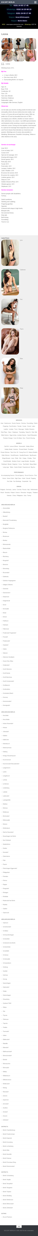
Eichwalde (6, 608)
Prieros (5, 880)
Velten (4, 1035)
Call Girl (6, 446)
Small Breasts (15, 455)
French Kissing (30, 438)
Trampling (22, 432)
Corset (29, 426)
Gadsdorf (5, 645)
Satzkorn (5, 922)
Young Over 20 (23, 452)
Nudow (5, 848)
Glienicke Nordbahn (8, 657)
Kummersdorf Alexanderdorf (11, 763)
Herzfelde (5, 715)
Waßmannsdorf (7, 1051)
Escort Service (29, 475)
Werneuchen (6, 1063)
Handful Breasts (24, 455)
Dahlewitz (6, 576)
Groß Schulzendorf (8, 681)
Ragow (5, 884)
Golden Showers (29, 429)
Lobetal (5, 792)
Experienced (26, 467)
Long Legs (6, 467)
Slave (9, 432)
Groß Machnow (7, 677)
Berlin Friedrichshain (9, 1134)
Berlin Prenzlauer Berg (9, 1162)
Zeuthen (5, 1108)
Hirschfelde (6, 719)
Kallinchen (6, 739)
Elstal (4, 612)
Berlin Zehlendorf (8, 1207)
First (35, 475)
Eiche (4, 604)
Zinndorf (5, 1112)
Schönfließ (6, 951)
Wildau (5, 1071)
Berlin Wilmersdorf (8, 1203)
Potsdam (5, 876)
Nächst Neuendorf (8, 832)
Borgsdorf (6, 560)
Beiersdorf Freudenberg (10, 520)
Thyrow (5, 1015)
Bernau (5, 532)
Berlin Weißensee (8, 1199)
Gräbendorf (6, 665)
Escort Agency (19, 475)
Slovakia (7, 492)
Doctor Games (16, 423)
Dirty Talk (34, 432)
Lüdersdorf (6, 796)
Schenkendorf (7, 927)
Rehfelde (5, 896)
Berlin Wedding (7, 1195)
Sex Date (9, 481)
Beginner (15, 464)
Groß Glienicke (7, 669)
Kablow (5, 735)
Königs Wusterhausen (9, 755)
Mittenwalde (6, 820)
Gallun (5, 649)
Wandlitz (5, 1043)
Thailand (35, 492)
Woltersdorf (6, 1083)
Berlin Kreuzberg (8, 1142)
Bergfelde (5, 524)
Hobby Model (8, 449)
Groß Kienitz (6, 673)
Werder (5, 1059)
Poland (13, 492)
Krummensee (7, 759)
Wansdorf (5, 1047)
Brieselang (6, 568)
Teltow (5, 1007)
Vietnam (9, 495)
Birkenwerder (7, 544)
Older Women (6, 455)
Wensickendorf (7, 1055)
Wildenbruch (6, 1075)
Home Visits (10, 478)
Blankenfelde (6, 548)
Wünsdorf (5, 1091)
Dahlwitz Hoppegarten (9, 580)
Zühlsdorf (5, 1120)
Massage (21, 429)
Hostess (15, 449)
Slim (20, 458)
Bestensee (6, 536)
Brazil (2, 492)
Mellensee (6, 812)
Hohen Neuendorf (8, 723)
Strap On (28, 432)
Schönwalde (6, 959)
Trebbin (5, 1027)
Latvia (14, 489)
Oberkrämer (6, 856)
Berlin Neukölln (7, 1154)
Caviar (24, 426)
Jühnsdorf (6, 731)
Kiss (24, 438)
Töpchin (5, 1023)
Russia (24, 489)
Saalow (5, 908)
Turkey (29, 495)
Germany (8, 489)
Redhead (4, 464)
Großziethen (6, 689)
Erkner (5, 617)
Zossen (5, 1116)
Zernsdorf (5, 1104)
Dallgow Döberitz (8, 584)
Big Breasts (33, 455)
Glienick (5, 653)
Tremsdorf (6, 1031)
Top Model (26, 464)
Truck (16, 429)
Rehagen (5, 892)
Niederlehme (6, 844)
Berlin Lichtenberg (8, 1146)
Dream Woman (5, 452)
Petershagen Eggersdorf (10, 868)
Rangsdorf (6, 888)
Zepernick (6, 1100)
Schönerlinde (6, 947)
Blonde (10, 464)
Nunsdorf (5, 852)
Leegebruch (6, 776)
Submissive (7, 423)
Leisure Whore (14, 446)
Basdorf (5, 516)
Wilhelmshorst (7, 1079)
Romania (23, 492)
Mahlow (5, 804)
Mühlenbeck (6, 828)
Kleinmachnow (7, 747)
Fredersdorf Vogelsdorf (9, 633)
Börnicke (5, 564)
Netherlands (34, 489)
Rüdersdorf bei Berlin (9, 900)
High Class (18, 478)
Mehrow (5, 808)
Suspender (25, 481)
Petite (16, 458)
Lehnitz (5, 780)
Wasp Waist (33, 464)
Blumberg (5, 556)
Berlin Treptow (7, 1191)
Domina (23, 423)
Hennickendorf (7, 701)
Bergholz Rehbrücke (9, 528)
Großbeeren (6, 685)
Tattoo (11, 467)
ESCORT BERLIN (8, 2)
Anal (2, 423)
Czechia (19, 489)
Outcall (28, 478)
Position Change (8, 438)
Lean (12, 458)
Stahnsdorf (6, 987)
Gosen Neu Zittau (8, 661)
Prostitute (30, 449)
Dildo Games (5, 435)
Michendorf (6, 816)
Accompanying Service (8, 475)
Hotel (23, 478)
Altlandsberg (6, 512)
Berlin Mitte (6, 1150)
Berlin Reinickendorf (8, 1166)
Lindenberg (6, 788)
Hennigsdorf (6, 705)
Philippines (20, 495)
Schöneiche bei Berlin (9, 943)
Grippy (24, 458)
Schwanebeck (7, 963)
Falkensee (6, 629)
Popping (33, 478)
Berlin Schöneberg (8, 1175)
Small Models (7, 461)
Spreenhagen (7, 983)
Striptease (15, 432)
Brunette (32, 461)
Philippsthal (6, 872)
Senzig (5, 979)
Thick (34, 458)
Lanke (4, 772)
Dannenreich (6, 592)
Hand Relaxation (32, 435)
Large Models (25, 461)
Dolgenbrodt (6, 600)
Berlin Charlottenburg (9, 1130)
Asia (25, 495)
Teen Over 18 (14, 452)
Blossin (5, 552)
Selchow (5, 975)
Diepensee (6, 596)
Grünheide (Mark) (8, 693)
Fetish (35, 423)
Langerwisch (6, 767)
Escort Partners (7, 1217)
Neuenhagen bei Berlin (9, 836)
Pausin (5, 864)
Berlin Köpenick (7, 1138)
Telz (4, 1011)
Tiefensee (5, 1019)
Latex (33, 426)
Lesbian (11, 429)
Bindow (5, 540)
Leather (6, 429)
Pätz (4, 860)
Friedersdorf (6, 641)
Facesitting (30, 423)
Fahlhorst (5, 621)
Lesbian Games (21, 435)
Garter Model (18, 467)
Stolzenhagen (7, 995)
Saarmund (6, 912)
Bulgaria (2, 489)
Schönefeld (6, 939)
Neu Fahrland (7, 840)
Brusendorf (6, 572)
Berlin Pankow (7, 1158)
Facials (19, 426)
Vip (30, 481)
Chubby (29, 458)
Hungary (29, 492)
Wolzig (5, 1087)
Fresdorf (5, 637)
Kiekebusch (6, 743)
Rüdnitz (5, 904)
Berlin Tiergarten (7, 1187)
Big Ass (33, 467)
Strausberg (6, 999)
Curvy (20, 464)
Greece (17, 492)
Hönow (5, 727)
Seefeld (5, 971)
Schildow (5, 931)
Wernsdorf (6, 1067)
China (14, 495)
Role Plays (4, 432)
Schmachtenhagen (8, 935)
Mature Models (33, 452)
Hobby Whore (30, 446)
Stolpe (5, 991)
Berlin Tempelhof (7, 1183)
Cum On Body (18, 438)
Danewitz (5, 588)
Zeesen (5, 1095)
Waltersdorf (6, 1039)
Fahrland (5, 625)
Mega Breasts (6, 458)
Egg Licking (13, 435)
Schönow (5, 955)
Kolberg (5, 751)
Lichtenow (6, 784)
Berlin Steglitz (7, 1179)
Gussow (5, 697)
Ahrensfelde (6, 508)
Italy (28, 489)
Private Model (23, 449)
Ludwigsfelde (6, 800)
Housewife (22, 446)
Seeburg (5, 967)
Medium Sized (16, 461)
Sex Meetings (17, 481)
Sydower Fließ (7, 1003)
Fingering (5, 426)
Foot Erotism (13, 426)
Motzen (5, 824)
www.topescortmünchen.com (14, 24)
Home (4, 478)
